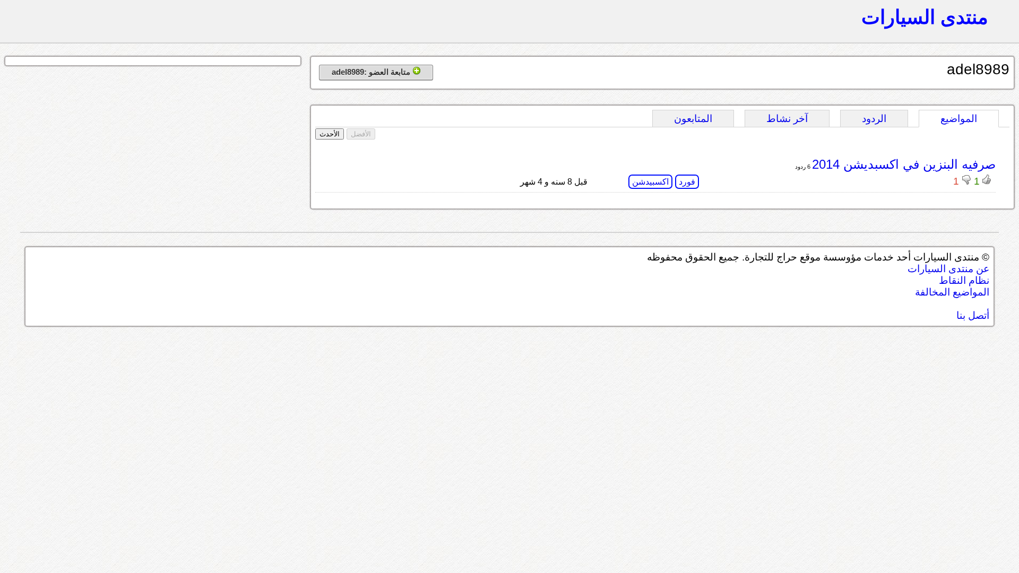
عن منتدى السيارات (948, 268)
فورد (687, 181)
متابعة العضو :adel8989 (372, 71)
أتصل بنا (972, 315)
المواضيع (958, 118)
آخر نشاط (787, 118)
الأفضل (361, 134)
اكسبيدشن (650, 181)
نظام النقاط (964, 280)
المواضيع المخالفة (952, 292)
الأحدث (329, 134)
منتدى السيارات (924, 17)
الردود (874, 118)
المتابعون (693, 118)
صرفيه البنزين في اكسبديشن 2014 (904, 164)
